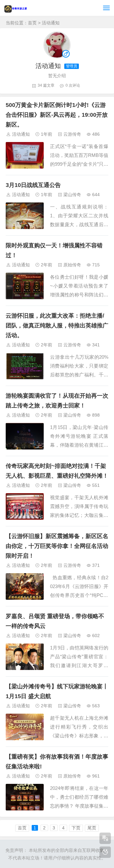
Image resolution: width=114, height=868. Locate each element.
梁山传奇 (72, 194)
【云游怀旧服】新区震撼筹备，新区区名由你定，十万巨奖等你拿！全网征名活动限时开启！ (57, 546)
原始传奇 (72, 264)
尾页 (91, 827)
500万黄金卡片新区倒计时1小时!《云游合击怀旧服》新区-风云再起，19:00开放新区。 (57, 115)
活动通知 (21, 134)
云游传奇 (72, 134)
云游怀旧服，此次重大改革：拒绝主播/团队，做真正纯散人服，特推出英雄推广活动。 (57, 325)
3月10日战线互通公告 (33, 185)
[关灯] (105, 852)
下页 (76, 827)
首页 (32, 22)
